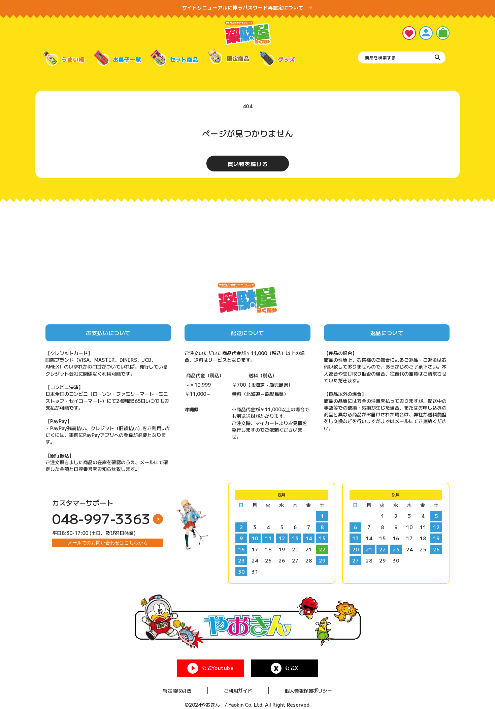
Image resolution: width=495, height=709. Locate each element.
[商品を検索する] (437, 57)
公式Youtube (217, 668)
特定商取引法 (177, 690)
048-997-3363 (101, 518)
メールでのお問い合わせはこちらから (108, 542)
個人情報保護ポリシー (308, 690)
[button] (443, 33)
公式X (291, 668)
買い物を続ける (248, 164)
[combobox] (402, 58)
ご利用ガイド (238, 690)
